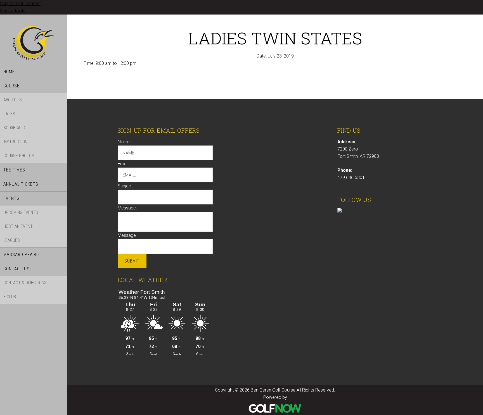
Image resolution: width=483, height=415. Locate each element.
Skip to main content (20, 3)
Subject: (125, 186)
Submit (132, 261)
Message (127, 235)
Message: (127, 208)
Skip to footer (13, 10)
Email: (123, 163)
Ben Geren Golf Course (33, 44)
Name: (124, 141)
